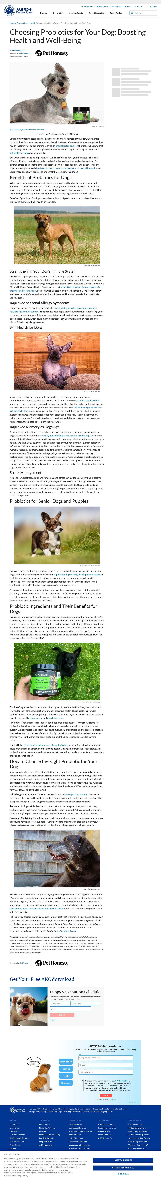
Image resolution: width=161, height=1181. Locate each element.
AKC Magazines (45, 1145)
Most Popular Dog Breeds (138, 1134)
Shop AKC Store (45, 1141)
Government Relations (78, 1141)
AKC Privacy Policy (134, 1102)
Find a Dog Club (104, 1134)
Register (117, 6)
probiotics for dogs (65, 145)
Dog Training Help (46, 1138)
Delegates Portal (75, 1124)
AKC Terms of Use (122, 1081)
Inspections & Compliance (79, 1145)
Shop (128, 6)
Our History (15, 1131)
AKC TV (139, 6)
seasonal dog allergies (65, 308)
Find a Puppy (103, 6)
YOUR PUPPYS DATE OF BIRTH (85, 1069)
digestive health (26, 129)
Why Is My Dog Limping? (138, 1145)
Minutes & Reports (17, 1134)
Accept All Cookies (123, 1160)
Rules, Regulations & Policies (80, 1131)
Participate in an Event (107, 1128)
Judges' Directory (76, 1138)
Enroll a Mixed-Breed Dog (49, 1134)
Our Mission (15, 1128)
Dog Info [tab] (43, 13)
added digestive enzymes (75, 794)
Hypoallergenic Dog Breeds (139, 1138)
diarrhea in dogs (55, 717)
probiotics (15, 129)
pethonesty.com (68, 931)
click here (113, 1099)
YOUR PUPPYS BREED (84, 1062)
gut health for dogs (19, 152)
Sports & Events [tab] (76, 13)
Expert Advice (22, 23)
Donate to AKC (104, 1131)
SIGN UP (105, 1095)
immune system (38, 129)
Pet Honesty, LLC (18, 50)
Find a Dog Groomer (47, 1128)
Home (12, 23)
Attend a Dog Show (106, 1124)
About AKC (14, 1124)
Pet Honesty (24, 53)
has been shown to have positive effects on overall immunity (66, 168)
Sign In (155, 6)
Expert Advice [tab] (116, 13)
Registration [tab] (58, 13)
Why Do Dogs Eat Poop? (137, 1141)
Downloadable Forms (77, 1128)
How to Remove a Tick (137, 1148)
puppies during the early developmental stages (77, 574)
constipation (36, 717)
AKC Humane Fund (106, 1138)
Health (32, 23)
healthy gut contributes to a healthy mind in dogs (66, 435)
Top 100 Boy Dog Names (137, 1131)
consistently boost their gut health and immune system (37, 908)
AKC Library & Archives (19, 1138)
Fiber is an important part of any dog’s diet (46, 745)
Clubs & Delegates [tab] (96, 13)
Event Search (88, 6)
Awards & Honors (17, 1141)
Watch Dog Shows (135, 1124)
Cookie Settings (123, 1174)
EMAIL (80, 1054)
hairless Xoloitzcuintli (88, 400)
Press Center (15, 1145)
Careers (13, 1148)
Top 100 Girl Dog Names (137, 1128)
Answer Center (75, 1134)
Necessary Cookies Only (123, 1168)
